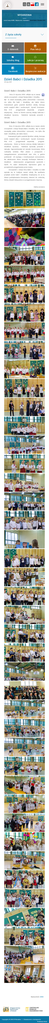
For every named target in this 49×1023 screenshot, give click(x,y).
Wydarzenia (19, 20)
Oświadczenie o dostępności (32, 1019)
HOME (12, 20)
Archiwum (26, 20)
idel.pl (45, 1021)
